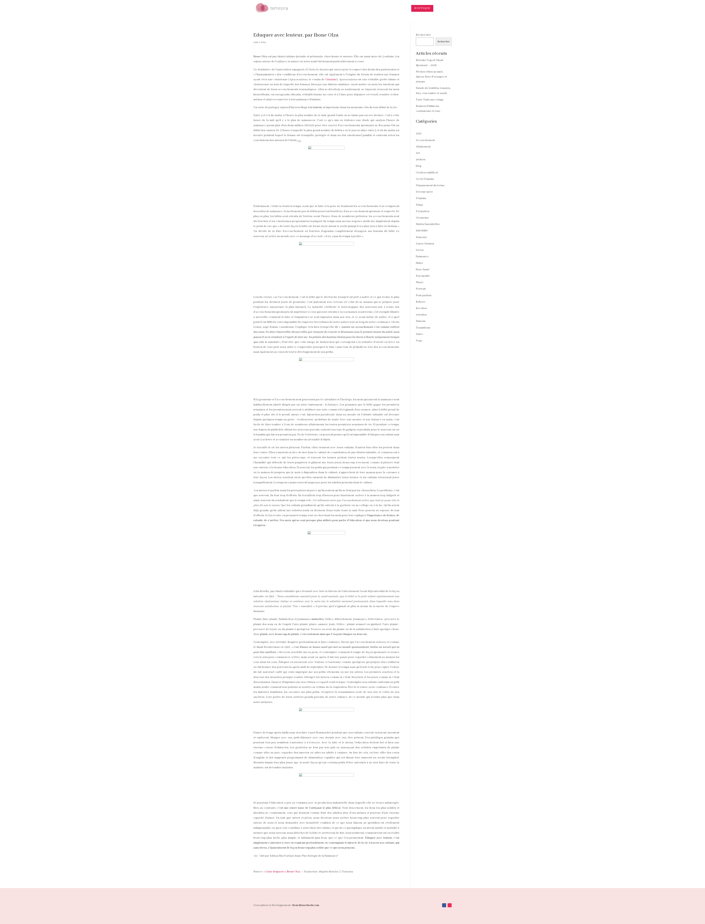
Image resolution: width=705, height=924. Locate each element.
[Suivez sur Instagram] (450, 905)
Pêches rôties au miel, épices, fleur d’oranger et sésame (431, 76)
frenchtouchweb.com (305, 905)
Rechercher (423, 35)
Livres (420, 250)
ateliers (420, 159)
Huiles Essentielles (428, 224)
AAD (419, 133)
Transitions (423, 327)
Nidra (419, 263)
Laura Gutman (425, 243)
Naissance (422, 256)
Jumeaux (421, 237)
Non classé (422, 269)
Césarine (331, 79)
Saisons (420, 321)
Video (419, 334)
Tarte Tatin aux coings (429, 99)
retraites (421, 314)
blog (418, 166)
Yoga (419, 340)
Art (418, 153)
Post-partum (423, 295)
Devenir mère (424, 192)
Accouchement (425, 140)
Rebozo (420, 302)
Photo (419, 282)
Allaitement (423, 146)
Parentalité (423, 276)
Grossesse (422, 217)
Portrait (421, 288)
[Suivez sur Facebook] (444, 905)
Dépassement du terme (430, 185)
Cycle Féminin (425, 179)
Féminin (421, 198)
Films (419, 205)
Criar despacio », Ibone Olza (283, 871)
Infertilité (422, 230)
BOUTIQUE (422, 8)
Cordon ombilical (427, 172)
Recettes (421, 308)
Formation (422, 211)
